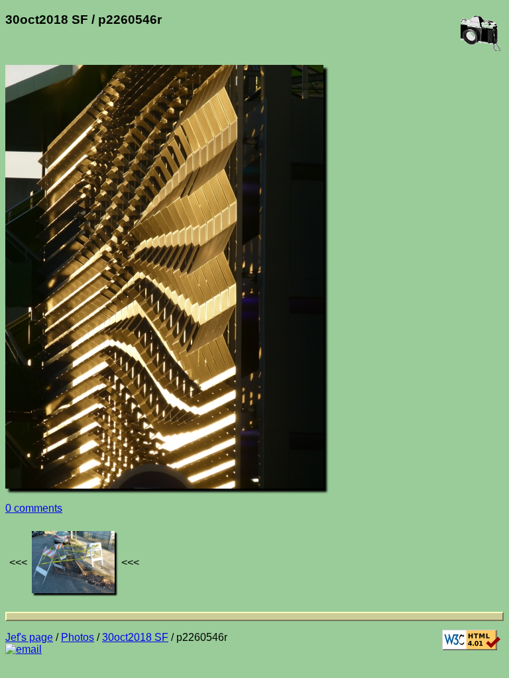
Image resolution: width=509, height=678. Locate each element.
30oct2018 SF (135, 637)
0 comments (33, 508)
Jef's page (29, 637)
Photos (77, 637)
